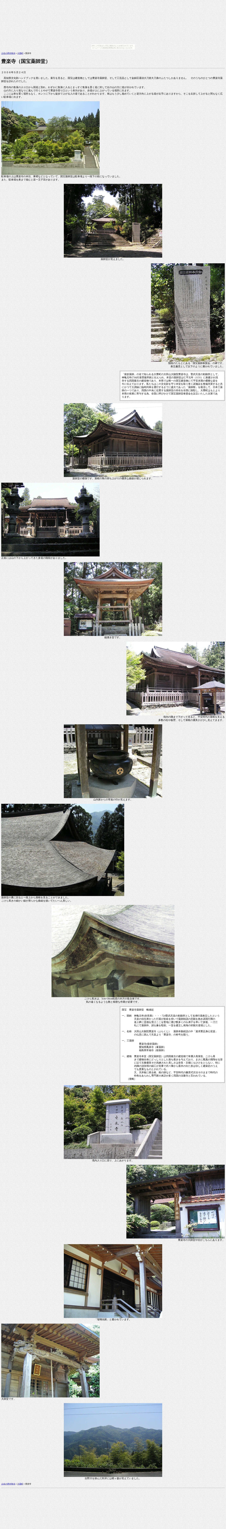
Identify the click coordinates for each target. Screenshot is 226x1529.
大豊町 (20, 53)
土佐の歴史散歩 (8, 53)
